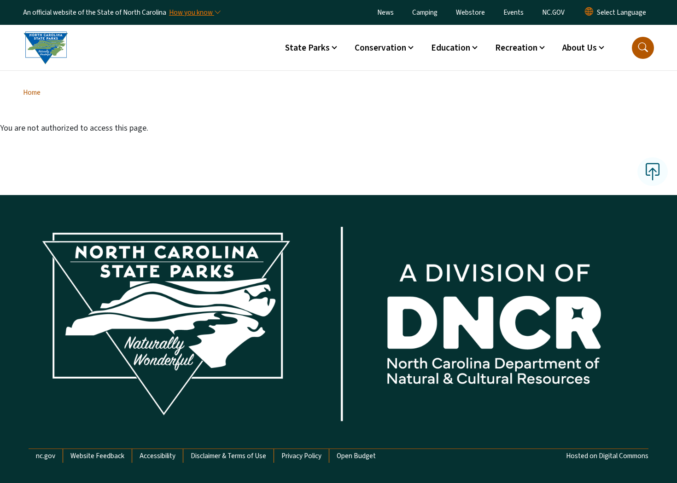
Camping (425, 12)
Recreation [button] (516, 47)
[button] (643, 48)
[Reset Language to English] (589, 12)
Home (32, 92)
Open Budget (356, 456)
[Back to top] (652, 171)
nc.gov (45, 456)
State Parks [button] (307, 47)
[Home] (45, 37)
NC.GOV (553, 12)
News (385, 12)
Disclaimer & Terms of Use (228, 456)
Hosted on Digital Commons (607, 456)
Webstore (470, 12)
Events (513, 12)
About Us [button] (579, 47)
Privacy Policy (301, 456)
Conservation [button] (380, 47)
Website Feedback (97, 456)
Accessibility (157, 456)
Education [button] (450, 47)
